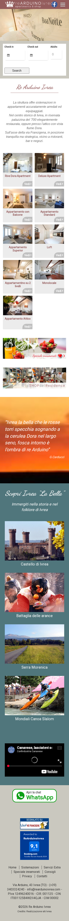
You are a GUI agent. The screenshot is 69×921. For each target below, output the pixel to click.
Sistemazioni (30, 867)
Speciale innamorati (27, 872)
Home (12, 867)
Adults (53, 46)
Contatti (42, 876)
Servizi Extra (52, 867)
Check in (9, 46)
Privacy (27, 876)
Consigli (50, 872)
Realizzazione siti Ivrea (39, 911)
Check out (32, 46)
